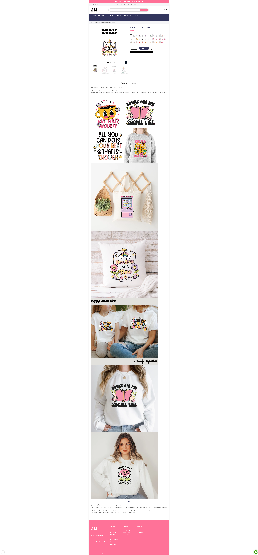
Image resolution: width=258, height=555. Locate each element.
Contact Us (113, 19)
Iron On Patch (113, 537)
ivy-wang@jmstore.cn (98, 535)
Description (125, 83)
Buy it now (141, 52)
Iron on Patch (127, 15)
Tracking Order (140, 532)
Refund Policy (126, 532)
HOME (94, 15)
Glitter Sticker (119, 15)
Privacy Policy (126, 530)
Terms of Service (127, 534)
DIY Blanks (135, 15)
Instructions (105, 19)
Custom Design (96, 19)
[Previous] (93, 46)
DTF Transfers (113, 532)
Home (92, 22)
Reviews (134, 83)
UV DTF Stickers (109, 15)
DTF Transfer (101, 15)
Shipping (120, 19)
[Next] (126, 46)
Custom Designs (114, 539)
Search (144, 10)
